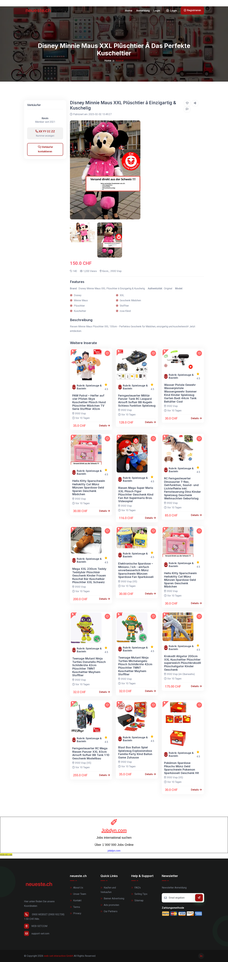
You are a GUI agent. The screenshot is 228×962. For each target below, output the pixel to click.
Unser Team (79, 893)
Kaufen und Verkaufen (108, 890)
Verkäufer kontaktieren (45, 149)
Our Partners (110, 911)
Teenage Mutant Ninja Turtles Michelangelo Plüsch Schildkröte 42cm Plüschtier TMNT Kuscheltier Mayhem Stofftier (135, 666)
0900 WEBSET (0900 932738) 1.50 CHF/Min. (44, 916)
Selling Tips (140, 893)
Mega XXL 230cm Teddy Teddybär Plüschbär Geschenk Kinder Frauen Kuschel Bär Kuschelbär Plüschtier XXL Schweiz (89, 575)
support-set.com (40, 933)
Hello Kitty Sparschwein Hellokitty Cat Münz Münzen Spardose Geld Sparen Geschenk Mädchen (88, 487)
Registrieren (194, 10)
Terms (76, 907)
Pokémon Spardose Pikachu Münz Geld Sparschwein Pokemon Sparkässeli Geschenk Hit (181, 768)
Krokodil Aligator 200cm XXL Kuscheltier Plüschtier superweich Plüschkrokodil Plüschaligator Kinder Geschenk (182, 663)
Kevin (45, 118)
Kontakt (77, 900)
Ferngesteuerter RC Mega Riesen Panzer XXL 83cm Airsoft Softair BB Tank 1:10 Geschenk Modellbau (90, 753)
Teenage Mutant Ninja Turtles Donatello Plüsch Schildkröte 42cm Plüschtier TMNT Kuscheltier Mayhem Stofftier (89, 667)
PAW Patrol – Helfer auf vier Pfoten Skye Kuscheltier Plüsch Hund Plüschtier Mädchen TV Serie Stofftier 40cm (89, 402)
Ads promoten (111, 905)
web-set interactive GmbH (58, 955)
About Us (78, 887)
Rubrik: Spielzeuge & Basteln (89, 387)
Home (128, 10)
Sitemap (138, 900)
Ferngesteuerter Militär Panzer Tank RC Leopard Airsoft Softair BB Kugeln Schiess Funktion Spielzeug (137, 400)
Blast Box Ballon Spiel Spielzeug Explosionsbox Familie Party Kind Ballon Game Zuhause (135, 752)
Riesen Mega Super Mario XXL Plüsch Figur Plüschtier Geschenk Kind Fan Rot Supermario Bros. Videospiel (135, 494)
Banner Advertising (113, 898)
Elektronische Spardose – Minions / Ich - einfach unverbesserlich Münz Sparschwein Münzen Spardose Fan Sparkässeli (136, 570)
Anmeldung (143, 10)
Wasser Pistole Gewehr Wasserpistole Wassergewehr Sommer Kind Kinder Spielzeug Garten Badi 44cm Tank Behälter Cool (180, 393)
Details (103, 425)
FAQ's (137, 887)
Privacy (77, 913)
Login (157, 10)
